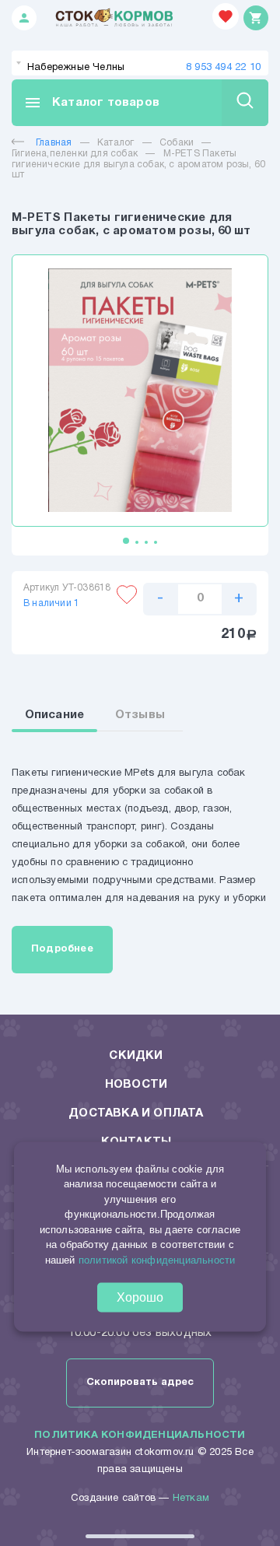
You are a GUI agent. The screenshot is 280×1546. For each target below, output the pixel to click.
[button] (126, 541)
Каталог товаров (91, 102)
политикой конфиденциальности (157, 1259)
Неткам (191, 1498)
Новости (136, 1084)
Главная (54, 142)
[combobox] (140, 63)
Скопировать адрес (140, 1382)
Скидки (136, 1055)
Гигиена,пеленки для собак (75, 153)
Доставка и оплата (135, 1113)
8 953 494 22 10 (223, 67)
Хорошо (140, 1297)
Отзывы (140, 715)
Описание (55, 715)
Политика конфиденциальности (139, 1435)
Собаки (176, 142)
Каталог (115, 142)
